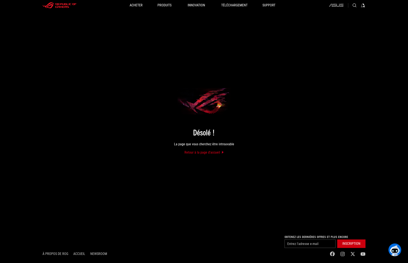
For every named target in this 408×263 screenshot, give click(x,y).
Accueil (79, 254)
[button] (351, 243)
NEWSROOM (98, 254)
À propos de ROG (55, 254)
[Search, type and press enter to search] (354, 5)
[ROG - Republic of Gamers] (59, 5)
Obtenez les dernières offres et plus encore (316, 237)
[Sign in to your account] (363, 5)
